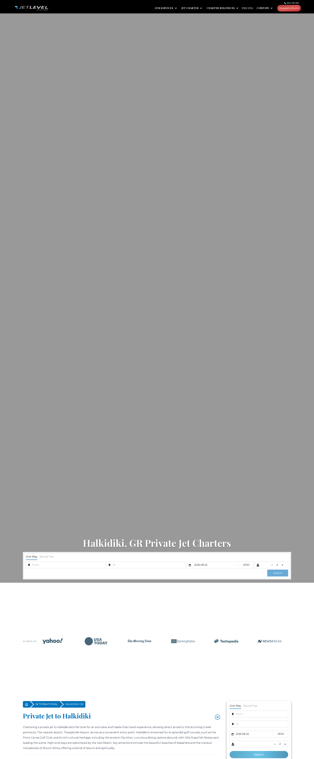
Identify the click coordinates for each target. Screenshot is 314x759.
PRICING (247, 8)
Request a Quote (289, 8)
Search (277, 573)
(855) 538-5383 (293, 3)
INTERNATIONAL (46, 704)
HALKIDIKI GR (74, 704)
